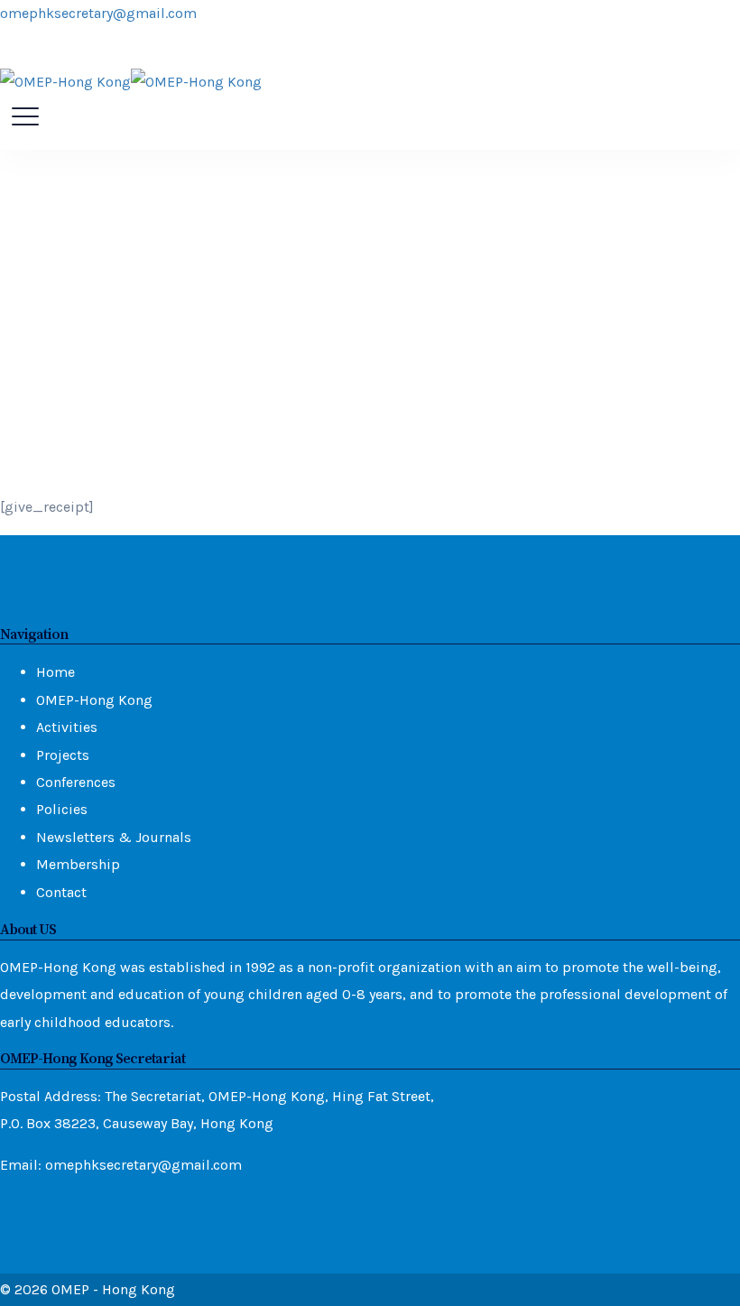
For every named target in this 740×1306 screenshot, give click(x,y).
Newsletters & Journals (113, 837)
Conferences (76, 782)
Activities (66, 727)
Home (55, 672)
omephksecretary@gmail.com (98, 13)
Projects (62, 755)
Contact (61, 892)
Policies (62, 809)
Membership (78, 864)
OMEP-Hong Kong (94, 700)
